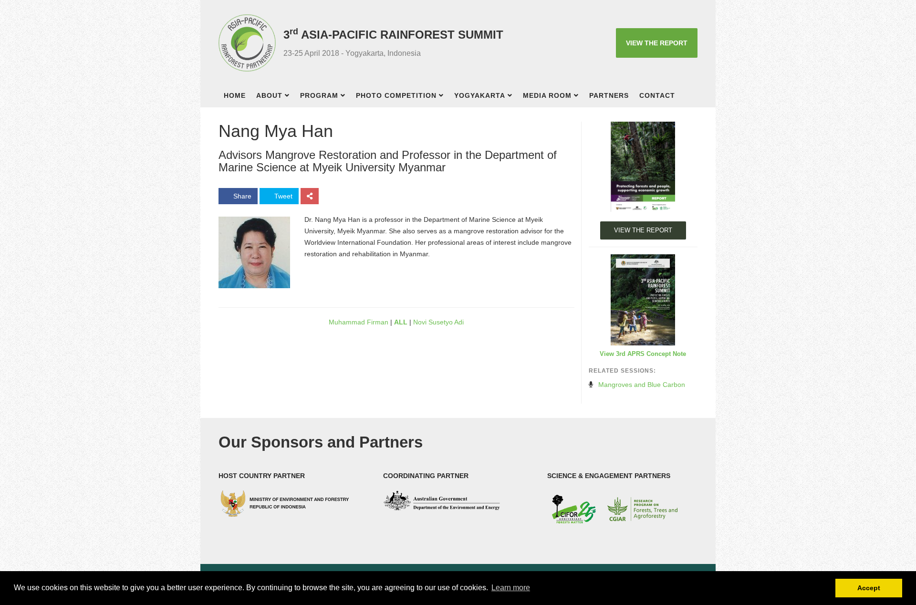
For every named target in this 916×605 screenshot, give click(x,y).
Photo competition (396, 95)
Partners (609, 95)
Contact (657, 95)
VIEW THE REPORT (656, 43)
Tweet (282, 196)
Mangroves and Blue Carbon (641, 384)
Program (319, 95)
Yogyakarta (479, 95)
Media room (547, 95)
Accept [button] (868, 588)
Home (235, 95)
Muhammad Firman (357, 322)
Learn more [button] (510, 588)
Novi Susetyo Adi (439, 322)
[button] (290, 96)
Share (241, 196)
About (269, 95)
